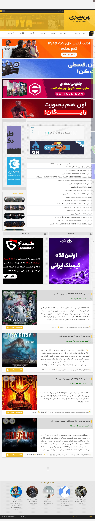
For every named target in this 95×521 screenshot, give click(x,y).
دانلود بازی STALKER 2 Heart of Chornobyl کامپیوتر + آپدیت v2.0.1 (36, 17)
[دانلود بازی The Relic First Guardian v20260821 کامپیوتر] (32, 492)
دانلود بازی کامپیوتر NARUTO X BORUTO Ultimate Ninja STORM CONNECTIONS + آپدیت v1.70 (15, 505)
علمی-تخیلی (63, 455)
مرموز (60, 370)
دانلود (61, 33)
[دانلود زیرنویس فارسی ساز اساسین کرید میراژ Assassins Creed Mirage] (14, 224)
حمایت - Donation (78, 517)
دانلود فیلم (74, 327)
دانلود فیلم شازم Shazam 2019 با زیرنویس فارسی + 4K (70, 421)
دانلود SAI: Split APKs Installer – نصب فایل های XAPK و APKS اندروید (64, 503)
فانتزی (69, 327)
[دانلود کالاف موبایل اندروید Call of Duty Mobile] (81, 492)
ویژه (54, 455)
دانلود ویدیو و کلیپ (83, 327)
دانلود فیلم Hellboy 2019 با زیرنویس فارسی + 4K (72, 379)
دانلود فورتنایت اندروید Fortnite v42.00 (20, 17)
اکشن (81, 412)
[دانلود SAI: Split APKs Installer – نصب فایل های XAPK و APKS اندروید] (64, 492)
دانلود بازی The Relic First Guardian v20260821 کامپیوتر (32, 502)
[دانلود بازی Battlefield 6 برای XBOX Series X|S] (48, 492)
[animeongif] (57, 154)
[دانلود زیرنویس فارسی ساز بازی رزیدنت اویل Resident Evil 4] (14, 216)
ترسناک (81, 370)
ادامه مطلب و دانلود (16, 327)
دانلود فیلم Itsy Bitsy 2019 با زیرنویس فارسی (74, 336)
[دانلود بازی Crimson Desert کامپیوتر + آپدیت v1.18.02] (14, 207)
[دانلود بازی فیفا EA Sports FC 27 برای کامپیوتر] (14, 199)
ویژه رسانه (53, 412)
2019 (88, 350)
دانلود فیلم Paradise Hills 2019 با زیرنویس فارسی (72, 294)
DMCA (91, 517)
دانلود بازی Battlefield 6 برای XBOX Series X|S (48, 502)
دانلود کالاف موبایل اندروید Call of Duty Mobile (52, 17)
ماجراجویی (60, 412)
